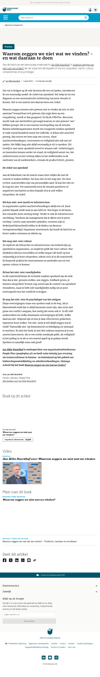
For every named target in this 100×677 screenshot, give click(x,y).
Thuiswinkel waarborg (17, 644)
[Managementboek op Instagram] (56, 658)
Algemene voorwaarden (39, 644)
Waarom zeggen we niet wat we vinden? (45, 365)
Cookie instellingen (85, 644)
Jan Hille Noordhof (60, 64)
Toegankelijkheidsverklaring (36, 647)
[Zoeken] (86, 17)
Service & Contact (58, 647)
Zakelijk (7, 591)
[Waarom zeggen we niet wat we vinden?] (12, 413)
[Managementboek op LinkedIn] (44, 658)
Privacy (63, 644)
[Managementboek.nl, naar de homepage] (10, 11)
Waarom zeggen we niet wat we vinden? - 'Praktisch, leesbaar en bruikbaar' (40, 541)
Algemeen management (14, 25)
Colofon (54, 644)
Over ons (71, 647)
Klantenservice (11, 585)
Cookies (71, 644)
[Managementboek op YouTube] (50, 658)
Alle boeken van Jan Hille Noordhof (19, 381)
